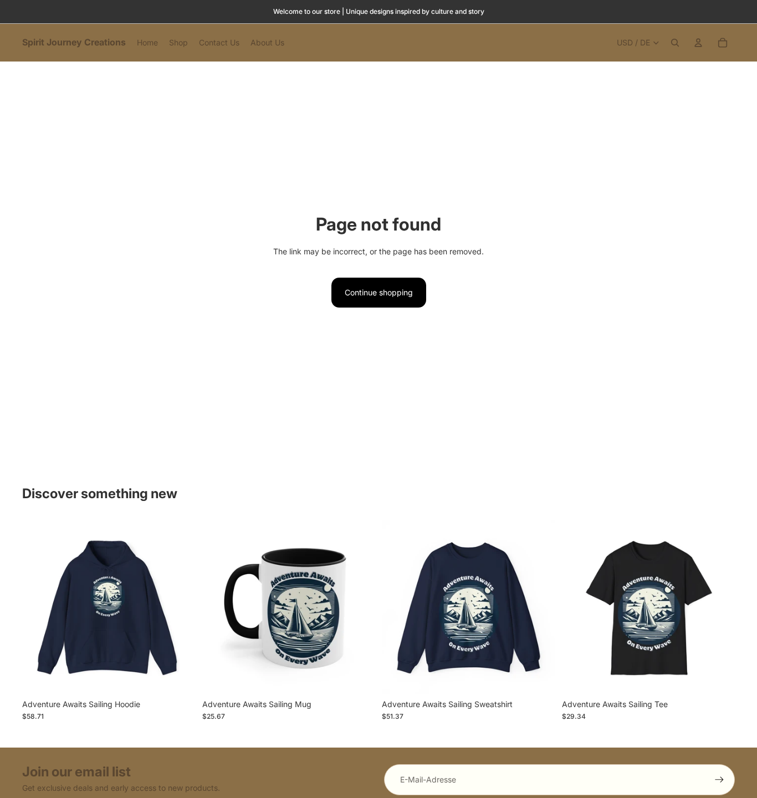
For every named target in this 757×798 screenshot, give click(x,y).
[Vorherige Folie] (38, 607)
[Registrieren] (719, 779)
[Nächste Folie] (179, 607)
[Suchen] (675, 42)
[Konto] (698, 42)
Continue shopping (379, 292)
